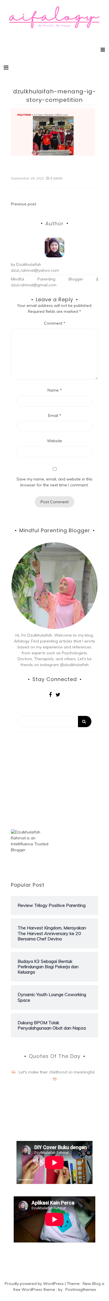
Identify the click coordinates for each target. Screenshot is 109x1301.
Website (54, 440)
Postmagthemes (80, 1289)
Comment (54, 323)
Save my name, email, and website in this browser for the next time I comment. (54, 482)
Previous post (23, 203)
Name (55, 390)
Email (54, 415)
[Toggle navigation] (6, 67)
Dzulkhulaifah (28, 264)
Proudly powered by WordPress (35, 1283)
